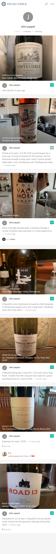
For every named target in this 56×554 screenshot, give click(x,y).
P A (9, 453)
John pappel (14, 85)
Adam (12, 239)
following (38, 31)
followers (27, 31)
